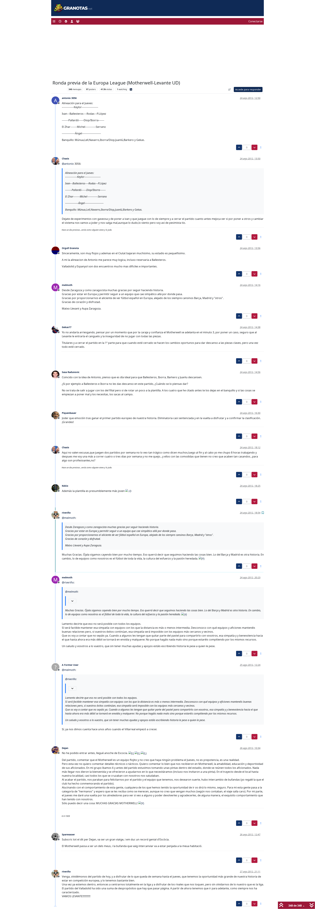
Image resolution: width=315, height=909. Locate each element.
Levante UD (59, 89)
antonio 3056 (69, 98)
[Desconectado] (57, 160)
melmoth (67, 285)
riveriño (66, 512)
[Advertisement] (157, 53)
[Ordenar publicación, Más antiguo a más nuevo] (230, 89)
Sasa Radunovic (70, 372)
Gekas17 (66, 327)
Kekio (65, 485)
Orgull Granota (70, 248)
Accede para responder (248, 89)
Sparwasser (68, 834)
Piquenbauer (69, 412)
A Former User (70, 664)
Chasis (65, 158)
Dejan (65, 748)
